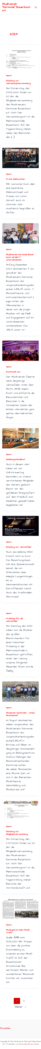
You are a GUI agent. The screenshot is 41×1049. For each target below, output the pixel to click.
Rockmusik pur (13, 371)
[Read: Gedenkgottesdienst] (20, 438)
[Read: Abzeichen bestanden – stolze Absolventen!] (20, 691)
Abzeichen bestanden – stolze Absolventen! (20, 714)
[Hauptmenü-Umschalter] (36, 7)
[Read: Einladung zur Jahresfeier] (20, 525)
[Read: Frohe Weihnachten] (20, 157)
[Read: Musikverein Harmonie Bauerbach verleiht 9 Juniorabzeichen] (20, 233)
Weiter (21, 1007)
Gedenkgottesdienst (15, 459)
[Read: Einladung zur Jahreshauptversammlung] (20, 59)
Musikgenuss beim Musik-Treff (18, 931)
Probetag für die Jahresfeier (14, 620)
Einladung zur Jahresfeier (19, 547)
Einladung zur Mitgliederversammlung (17, 833)
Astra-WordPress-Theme (29, 1044)
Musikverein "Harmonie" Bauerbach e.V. (16, 7)
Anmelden (5, 1028)
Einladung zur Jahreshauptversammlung (18, 82)
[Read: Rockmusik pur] (20, 350)
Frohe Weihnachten (15, 179)
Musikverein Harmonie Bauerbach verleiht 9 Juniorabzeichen (20, 257)
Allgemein (9, 76)
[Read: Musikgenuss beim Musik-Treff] (20, 908)
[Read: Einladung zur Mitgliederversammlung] (20, 810)
